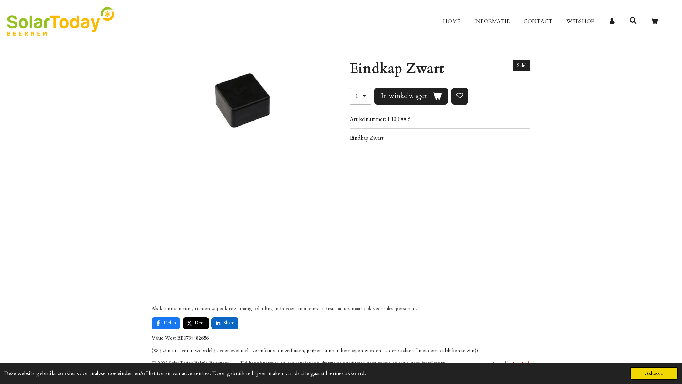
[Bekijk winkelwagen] (654, 21)
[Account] (612, 21)
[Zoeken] (633, 21)
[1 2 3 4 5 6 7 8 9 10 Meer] (360, 96)
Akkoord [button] (654, 373)
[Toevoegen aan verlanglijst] (459, 96)
